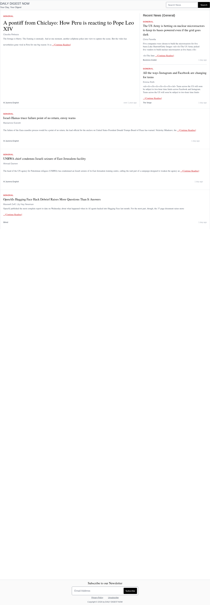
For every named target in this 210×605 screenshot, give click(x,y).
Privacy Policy (97, 598)
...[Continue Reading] (61, 44)
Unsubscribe (113, 598)
